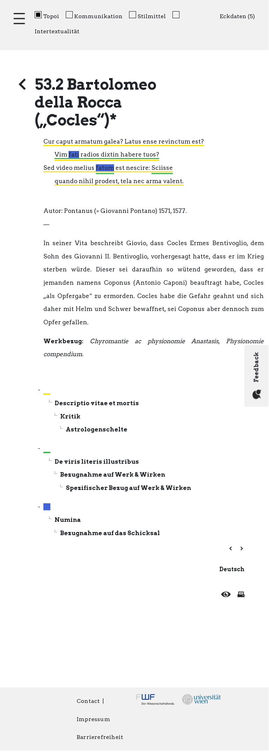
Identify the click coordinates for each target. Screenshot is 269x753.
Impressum (93, 719)
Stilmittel (151, 16)
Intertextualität (57, 31)
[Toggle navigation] (19, 18)
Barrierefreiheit (100, 737)
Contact (88, 701)
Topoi (51, 16)
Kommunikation (98, 16)
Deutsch (232, 569)
